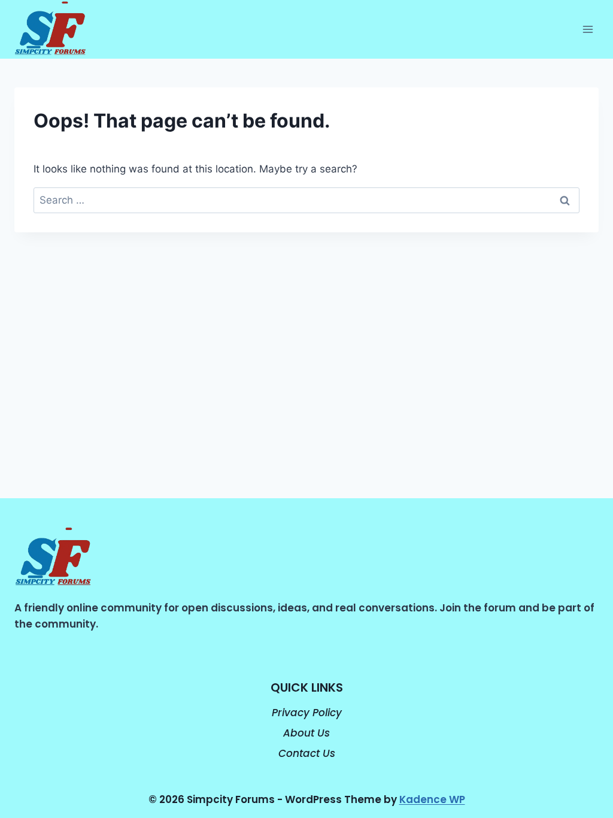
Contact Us (306, 753)
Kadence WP (432, 799)
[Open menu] (587, 29)
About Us (306, 733)
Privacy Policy (307, 712)
